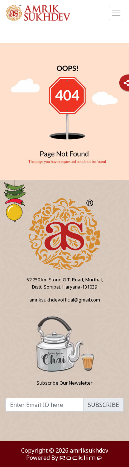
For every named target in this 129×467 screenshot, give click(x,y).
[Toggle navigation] (116, 13)
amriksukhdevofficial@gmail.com (64, 299)
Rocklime (81, 457)
